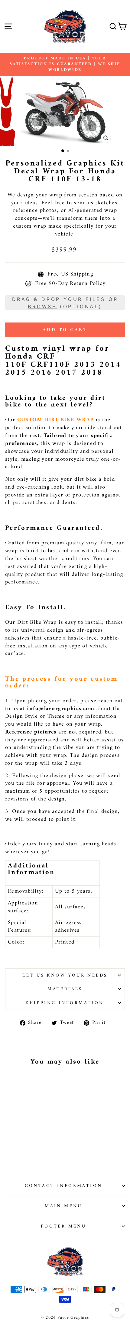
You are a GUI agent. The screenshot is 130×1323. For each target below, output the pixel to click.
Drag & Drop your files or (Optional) (65, 302)
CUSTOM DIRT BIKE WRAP (55, 420)
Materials (65, 989)
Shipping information (65, 1003)
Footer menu (63, 1226)
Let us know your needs (64, 975)
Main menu (63, 1206)
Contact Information (63, 1186)
